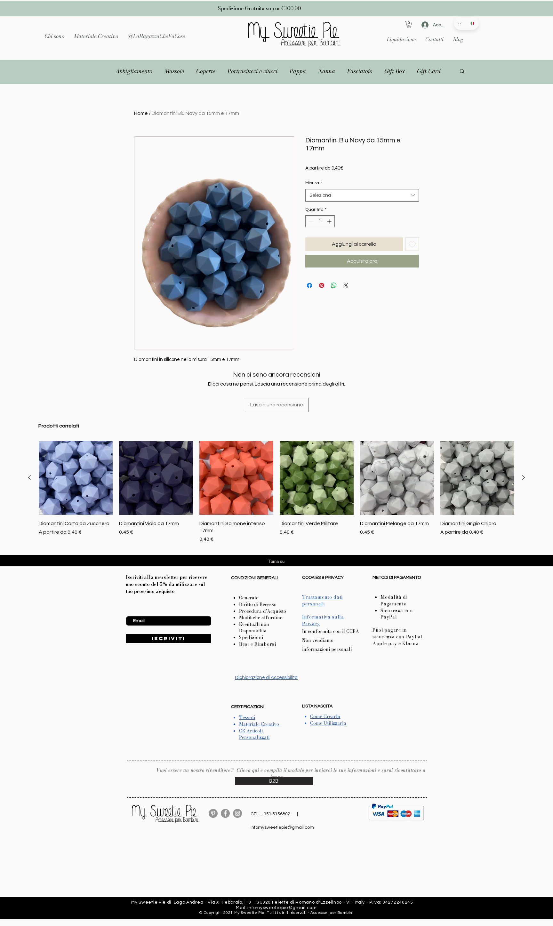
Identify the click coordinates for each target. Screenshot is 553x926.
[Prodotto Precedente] (29, 477)
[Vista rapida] (76, 478)
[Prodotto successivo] (523, 477)
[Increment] (330, 221)
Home (141, 113)
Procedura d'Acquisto (262, 611)
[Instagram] (237, 813)
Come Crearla (325, 716)
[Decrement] (310, 221)
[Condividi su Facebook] (309, 285)
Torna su (276, 561)
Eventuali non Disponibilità (254, 628)
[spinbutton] (320, 221)
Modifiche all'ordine (260, 617)
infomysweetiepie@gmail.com (282, 827)
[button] (96, 36)
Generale (248, 597)
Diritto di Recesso (257, 604)
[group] (276, 492)
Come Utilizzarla (328, 723)
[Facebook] (225, 813)
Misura (313, 183)
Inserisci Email (140, 611)
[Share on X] (346, 285)
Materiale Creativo (259, 724)
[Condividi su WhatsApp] (334, 285)
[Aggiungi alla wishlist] (412, 244)
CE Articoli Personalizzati (254, 734)
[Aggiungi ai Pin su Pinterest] (321, 285)
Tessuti (247, 717)
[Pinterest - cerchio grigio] (213, 813)
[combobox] (362, 195)
